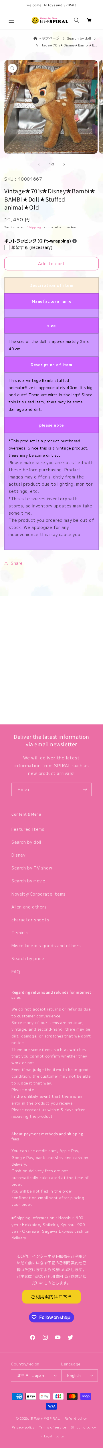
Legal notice (54, 1436)
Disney (18, 855)
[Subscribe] (85, 789)
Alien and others (29, 907)
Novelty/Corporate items (38, 894)
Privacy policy (23, 1427)
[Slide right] (64, 164)
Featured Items (27, 829)
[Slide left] (39, 164)
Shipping (34, 227)
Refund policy (76, 1418)
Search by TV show (31, 868)
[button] (11, 20)
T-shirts (20, 932)
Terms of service (52, 1427)
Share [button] (17, 563)
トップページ (49, 38)
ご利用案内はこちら (51, 1296)
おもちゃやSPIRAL (45, 1418)
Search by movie (28, 881)
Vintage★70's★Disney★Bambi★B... (66, 44)
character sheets (30, 920)
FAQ (15, 971)
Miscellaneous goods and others (46, 945)
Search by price (27, 958)
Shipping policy (83, 1427)
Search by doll (79, 38)
